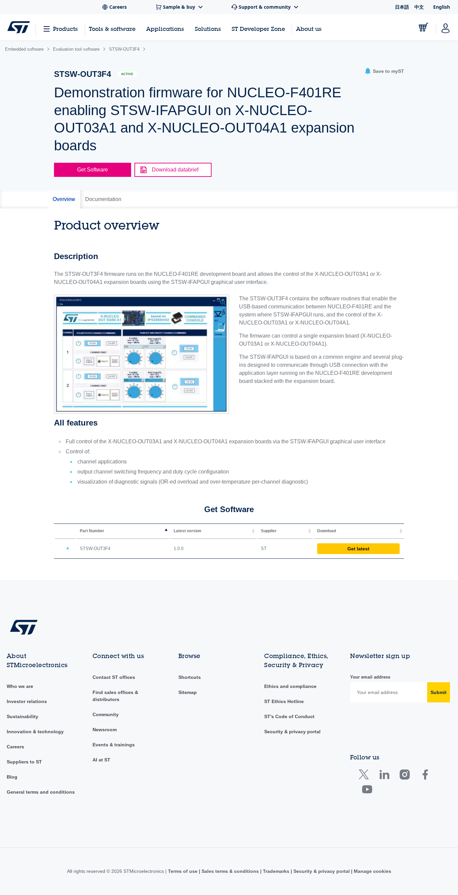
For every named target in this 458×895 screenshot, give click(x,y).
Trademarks (276, 871)
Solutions (208, 28)
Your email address (370, 677)
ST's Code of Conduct (289, 716)
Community (106, 714)
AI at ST (101, 759)
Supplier (269, 531)
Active (127, 74)
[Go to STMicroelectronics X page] (365, 776)
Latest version (187, 531)
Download (326, 531)
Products (65, 28)
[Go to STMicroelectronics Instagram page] (404, 776)
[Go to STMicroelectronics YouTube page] (367, 790)
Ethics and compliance (290, 686)
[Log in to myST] (445, 27)
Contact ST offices (114, 677)
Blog (12, 777)
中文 (419, 7)
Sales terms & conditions (230, 871)
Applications (165, 28)
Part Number (92, 531)
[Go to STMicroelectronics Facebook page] (425, 776)
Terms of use (183, 871)
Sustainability (22, 716)
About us (309, 28)
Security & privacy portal (292, 731)
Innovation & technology (35, 731)
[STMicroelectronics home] (18, 27)
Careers (15, 746)
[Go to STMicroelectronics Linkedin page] (384, 776)
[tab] (64, 199)
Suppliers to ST (24, 761)
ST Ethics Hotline (284, 701)
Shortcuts (189, 677)
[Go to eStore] (423, 27)
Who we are (20, 686)
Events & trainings (114, 744)
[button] (384, 71)
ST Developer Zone (258, 29)
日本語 (402, 7)
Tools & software (112, 28)
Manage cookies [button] (371, 871)
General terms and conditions (41, 792)
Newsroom (105, 729)
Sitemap (187, 692)
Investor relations (27, 701)
